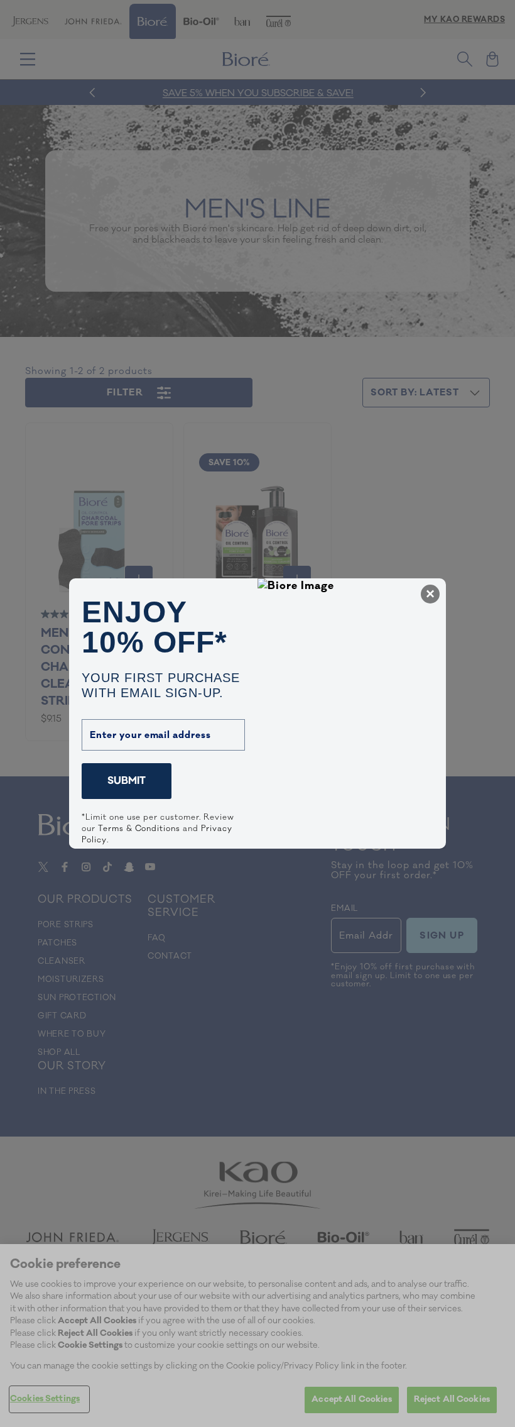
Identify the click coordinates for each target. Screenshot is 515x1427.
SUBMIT (126, 780)
